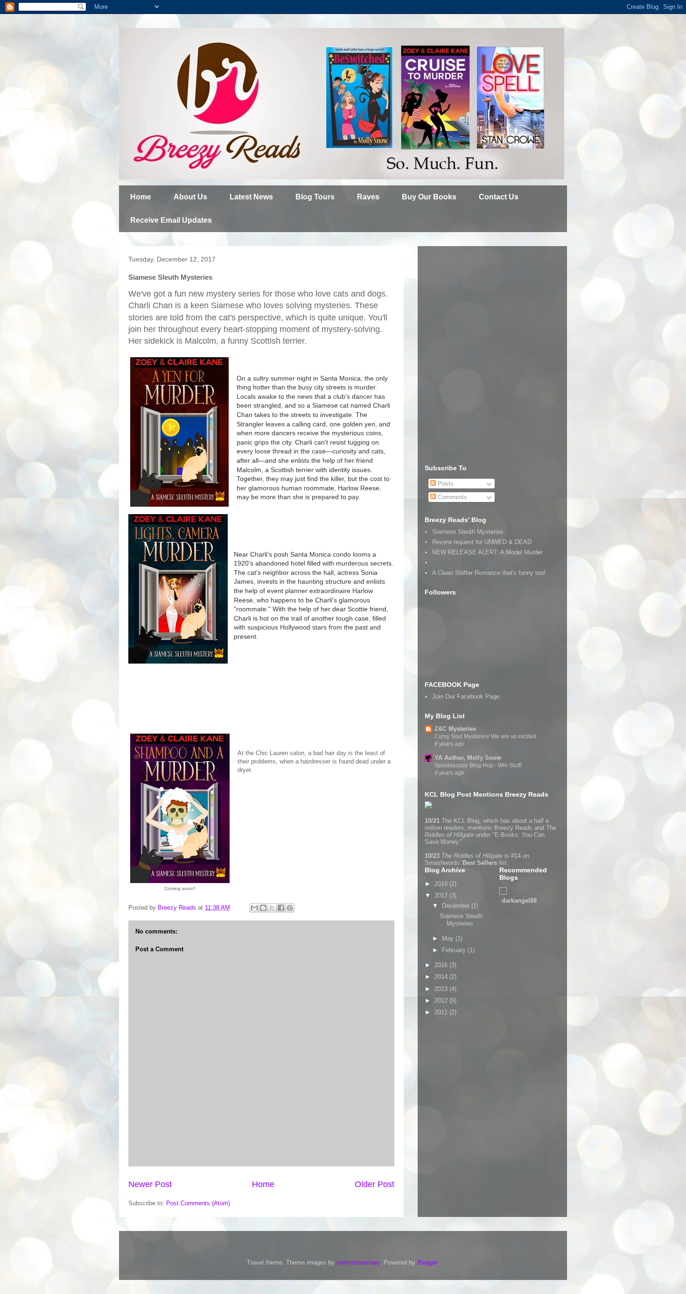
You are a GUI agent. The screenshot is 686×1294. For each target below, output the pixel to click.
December (456, 905)
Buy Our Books (429, 197)
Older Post (374, 1184)
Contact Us (498, 197)
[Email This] (254, 907)
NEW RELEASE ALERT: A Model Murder (487, 552)
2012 (441, 1000)
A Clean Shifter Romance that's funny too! (489, 572)
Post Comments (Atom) (198, 1203)
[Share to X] (272, 907)
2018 (441, 883)
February (455, 950)
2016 (441, 965)
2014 (441, 976)
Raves (368, 197)
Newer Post (150, 1184)
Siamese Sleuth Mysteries (468, 531)
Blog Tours (315, 197)
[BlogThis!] (263, 907)
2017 (441, 895)
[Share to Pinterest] (289, 907)
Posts (445, 483)
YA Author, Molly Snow (467, 757)
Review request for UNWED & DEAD (482, 541)
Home (140, 197)
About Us (190, 197)
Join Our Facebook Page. (466, 696)
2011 (441, 1012)
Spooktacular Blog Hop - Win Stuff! (478, 765)
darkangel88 (519, 900)
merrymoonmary (358, 1262)
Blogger (427, 1262)
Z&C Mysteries (455, 728)
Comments (451, 497)
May (448, 938)
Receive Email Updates (171, 220)
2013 (441, 988)
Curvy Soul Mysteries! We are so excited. (486, 736)
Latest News (251, 197)
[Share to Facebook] (281, 907)
